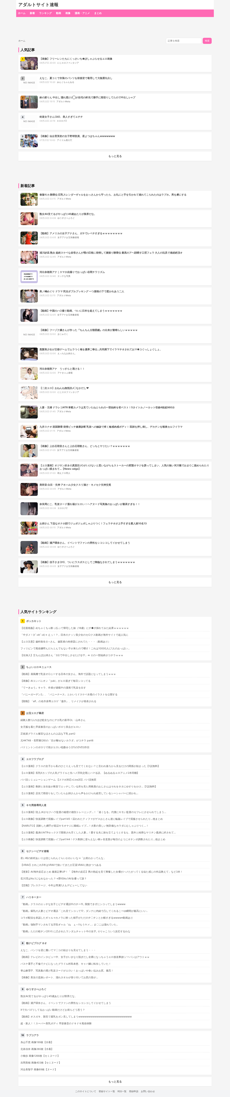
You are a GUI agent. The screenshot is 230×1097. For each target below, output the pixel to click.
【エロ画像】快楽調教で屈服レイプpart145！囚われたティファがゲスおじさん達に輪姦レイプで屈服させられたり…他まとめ (91, 818)
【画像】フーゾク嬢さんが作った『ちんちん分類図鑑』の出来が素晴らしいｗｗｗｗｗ (89, 329)
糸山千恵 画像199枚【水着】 (36, 1042)
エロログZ (62, 120)
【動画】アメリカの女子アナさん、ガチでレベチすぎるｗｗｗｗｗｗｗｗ (81, 233)
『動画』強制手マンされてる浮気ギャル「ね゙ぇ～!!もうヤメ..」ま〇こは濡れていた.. (69, 924)
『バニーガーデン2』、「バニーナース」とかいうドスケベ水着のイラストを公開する (69, 694)
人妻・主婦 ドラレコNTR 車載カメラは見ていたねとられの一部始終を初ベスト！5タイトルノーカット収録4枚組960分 (107, 407)
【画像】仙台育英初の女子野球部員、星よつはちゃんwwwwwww (77, 136)
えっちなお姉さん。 (67, 353)
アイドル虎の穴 (64, 140)
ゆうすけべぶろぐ (66, 218)
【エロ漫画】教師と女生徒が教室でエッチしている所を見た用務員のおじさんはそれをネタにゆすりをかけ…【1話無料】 (88, 786)
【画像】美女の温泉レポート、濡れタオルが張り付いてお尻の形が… (59, 977)
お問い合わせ (148, 1091)
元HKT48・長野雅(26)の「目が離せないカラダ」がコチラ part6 (56, 740)
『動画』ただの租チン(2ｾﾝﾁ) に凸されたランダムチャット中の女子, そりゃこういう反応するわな (75, 931)
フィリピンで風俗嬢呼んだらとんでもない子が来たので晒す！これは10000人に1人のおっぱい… (75, 648)
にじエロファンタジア (68, 62)
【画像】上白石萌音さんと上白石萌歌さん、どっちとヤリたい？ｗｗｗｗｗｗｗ (85, 446)
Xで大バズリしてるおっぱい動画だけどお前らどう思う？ (52, 1009)
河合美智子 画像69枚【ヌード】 (38, 1069)
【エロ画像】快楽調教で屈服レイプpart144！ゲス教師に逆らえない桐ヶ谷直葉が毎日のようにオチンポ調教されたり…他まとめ (92, 839)
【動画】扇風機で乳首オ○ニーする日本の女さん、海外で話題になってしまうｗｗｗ (68, 673)
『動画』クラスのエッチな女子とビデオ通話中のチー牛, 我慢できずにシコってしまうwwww (72, 904)
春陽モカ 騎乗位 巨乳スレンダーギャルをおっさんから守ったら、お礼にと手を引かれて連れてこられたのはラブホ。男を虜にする (113, 194)
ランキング (45, 13)
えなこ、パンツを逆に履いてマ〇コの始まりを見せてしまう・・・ (58, 950)
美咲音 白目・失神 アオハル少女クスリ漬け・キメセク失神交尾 (75, 484)
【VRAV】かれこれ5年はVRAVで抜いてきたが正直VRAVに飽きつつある (60, 864)
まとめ (98, 13)
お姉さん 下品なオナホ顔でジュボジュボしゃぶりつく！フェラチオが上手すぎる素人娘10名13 (93, 523)
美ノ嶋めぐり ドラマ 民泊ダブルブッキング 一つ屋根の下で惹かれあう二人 (82, 291)
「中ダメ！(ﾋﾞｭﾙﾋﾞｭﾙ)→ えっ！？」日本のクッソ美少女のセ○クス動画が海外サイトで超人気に (74, 634)
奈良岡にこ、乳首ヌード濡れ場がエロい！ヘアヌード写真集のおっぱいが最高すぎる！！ (90, 504)
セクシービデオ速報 (37, 851)
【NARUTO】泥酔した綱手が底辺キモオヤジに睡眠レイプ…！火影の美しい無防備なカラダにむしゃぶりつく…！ (84, 825)
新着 (32, 13)
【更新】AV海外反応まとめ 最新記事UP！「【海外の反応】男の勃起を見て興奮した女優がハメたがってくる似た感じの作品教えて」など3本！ (101, 871)
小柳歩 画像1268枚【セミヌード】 (40, 1055)
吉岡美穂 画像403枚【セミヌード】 (40, 1062)
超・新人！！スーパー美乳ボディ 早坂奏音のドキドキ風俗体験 (56, 1023)
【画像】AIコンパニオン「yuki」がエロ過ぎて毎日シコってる (55, 680)
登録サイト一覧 (107, 1091)
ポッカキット (33, 620)
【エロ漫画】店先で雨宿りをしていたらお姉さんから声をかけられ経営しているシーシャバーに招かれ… (79, 793)
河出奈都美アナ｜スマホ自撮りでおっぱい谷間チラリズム (72, 271)
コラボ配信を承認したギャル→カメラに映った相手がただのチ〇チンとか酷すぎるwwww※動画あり (76, 917)
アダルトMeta (63, 101)
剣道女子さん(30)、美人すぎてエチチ (61, 116)
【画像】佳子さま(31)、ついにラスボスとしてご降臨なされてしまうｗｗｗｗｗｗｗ (87, 562)
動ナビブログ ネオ (36, 943)
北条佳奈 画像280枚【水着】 (37, 1048)
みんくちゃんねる (65, 82)
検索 (207, 40)
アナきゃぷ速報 (65, 372)
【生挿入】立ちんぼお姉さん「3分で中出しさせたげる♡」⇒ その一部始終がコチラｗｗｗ (71, 655)
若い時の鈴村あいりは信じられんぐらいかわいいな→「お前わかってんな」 (63, 858)
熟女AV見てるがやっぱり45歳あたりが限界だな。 (68, 213)
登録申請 (133, 1091)
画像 (67, 13)
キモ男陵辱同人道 (36, 805)
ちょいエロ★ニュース (39, 666)
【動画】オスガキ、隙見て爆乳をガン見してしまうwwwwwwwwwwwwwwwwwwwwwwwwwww (76, 1016)
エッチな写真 (64, 276)
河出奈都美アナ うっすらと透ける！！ (62, 368)
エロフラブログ (35, 759)
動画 (58, 13)
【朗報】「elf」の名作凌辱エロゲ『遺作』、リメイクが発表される (58, 701)
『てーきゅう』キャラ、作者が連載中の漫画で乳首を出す (53, 687)
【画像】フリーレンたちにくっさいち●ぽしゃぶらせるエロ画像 (76, 58)
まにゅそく (62, 334)
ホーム (22, 13)
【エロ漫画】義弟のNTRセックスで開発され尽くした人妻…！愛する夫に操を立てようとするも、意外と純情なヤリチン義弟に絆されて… (98, 832)
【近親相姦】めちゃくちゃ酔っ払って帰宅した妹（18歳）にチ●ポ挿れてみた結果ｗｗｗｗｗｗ (74, 627)
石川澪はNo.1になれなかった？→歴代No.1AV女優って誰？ (53, 878)
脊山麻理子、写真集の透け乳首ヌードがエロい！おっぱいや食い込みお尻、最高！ (67, 970)
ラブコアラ (32, 1035)
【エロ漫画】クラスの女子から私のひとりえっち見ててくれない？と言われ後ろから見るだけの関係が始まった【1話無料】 (90, 766)
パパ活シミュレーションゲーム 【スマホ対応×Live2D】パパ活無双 (58, 779)
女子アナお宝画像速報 (68, 237)
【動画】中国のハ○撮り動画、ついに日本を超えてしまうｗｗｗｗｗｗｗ (81, 310)
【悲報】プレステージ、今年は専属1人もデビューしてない (53, 885)
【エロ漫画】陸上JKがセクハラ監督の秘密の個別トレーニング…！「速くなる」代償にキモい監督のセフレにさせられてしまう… (93, 812)
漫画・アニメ (82, 13)
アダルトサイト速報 (38, 4)
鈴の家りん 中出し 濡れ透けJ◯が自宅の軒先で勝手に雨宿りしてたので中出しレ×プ (87, 97)
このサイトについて (85, 1091)
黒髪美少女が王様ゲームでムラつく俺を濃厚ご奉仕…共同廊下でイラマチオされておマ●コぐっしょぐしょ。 (101, 349)
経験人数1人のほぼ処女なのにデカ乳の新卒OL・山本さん (53, 719)
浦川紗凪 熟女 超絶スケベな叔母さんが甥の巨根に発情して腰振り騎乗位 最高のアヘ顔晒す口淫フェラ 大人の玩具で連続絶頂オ (111, 252)
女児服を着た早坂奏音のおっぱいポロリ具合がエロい (50, 726)
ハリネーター (33, 897)
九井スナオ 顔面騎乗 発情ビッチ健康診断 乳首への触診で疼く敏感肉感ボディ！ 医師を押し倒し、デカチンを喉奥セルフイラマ (111, 426)
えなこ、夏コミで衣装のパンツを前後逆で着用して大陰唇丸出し (76, 78)
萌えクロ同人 (63, 473)
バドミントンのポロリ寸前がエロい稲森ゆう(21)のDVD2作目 (54, 747)
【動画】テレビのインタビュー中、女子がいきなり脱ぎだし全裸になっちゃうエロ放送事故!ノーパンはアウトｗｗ (85, 956)
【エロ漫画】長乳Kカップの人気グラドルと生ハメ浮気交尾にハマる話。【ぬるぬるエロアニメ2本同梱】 (79, 772)
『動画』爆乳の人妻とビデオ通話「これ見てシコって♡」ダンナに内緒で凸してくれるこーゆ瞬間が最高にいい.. (84, 910)
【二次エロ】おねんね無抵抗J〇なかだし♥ (64, 387)
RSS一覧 (122, 1091)
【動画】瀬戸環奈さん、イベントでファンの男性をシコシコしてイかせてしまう (85, 542)
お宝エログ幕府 (35, 713)
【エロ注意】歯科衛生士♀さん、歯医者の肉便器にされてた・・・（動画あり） (65, 641)
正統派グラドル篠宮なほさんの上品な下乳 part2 (47, 733)
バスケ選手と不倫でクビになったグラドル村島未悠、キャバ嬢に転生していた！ (65, 963)
